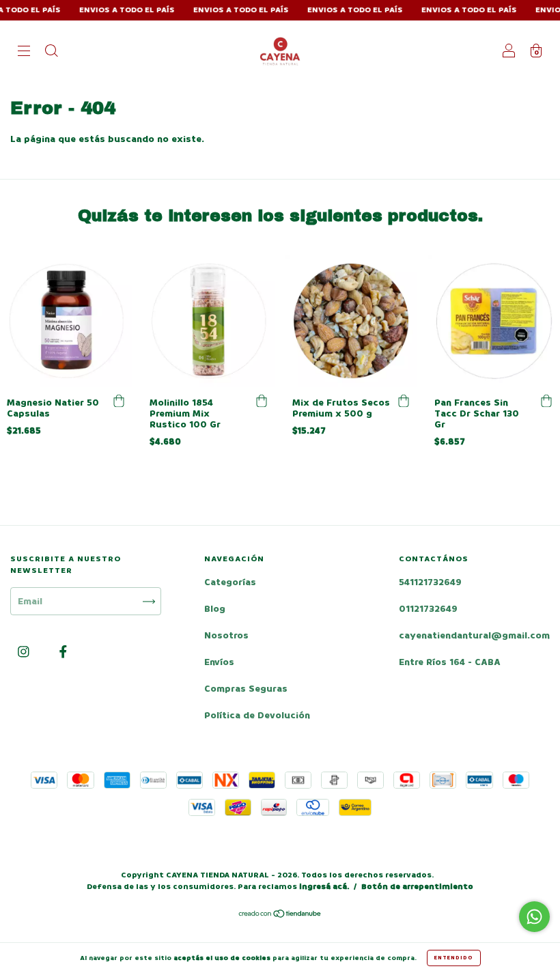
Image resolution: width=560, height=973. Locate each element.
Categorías (230, 582)
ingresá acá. (324, 886)
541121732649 (430, 582)
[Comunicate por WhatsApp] (534, 916)
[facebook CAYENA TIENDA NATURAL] (63, 652)
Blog (214, 608)
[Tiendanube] (280, 915)
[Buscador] (51, 52)
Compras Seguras (246, 688)
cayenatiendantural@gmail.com (474, 635)
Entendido (453, 957)
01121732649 (428, 608)
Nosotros (226, 635)
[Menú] (24, 52)
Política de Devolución (257, 715)
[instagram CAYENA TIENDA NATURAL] (25, 652)
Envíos (219, 661)
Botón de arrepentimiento (417, 886)
